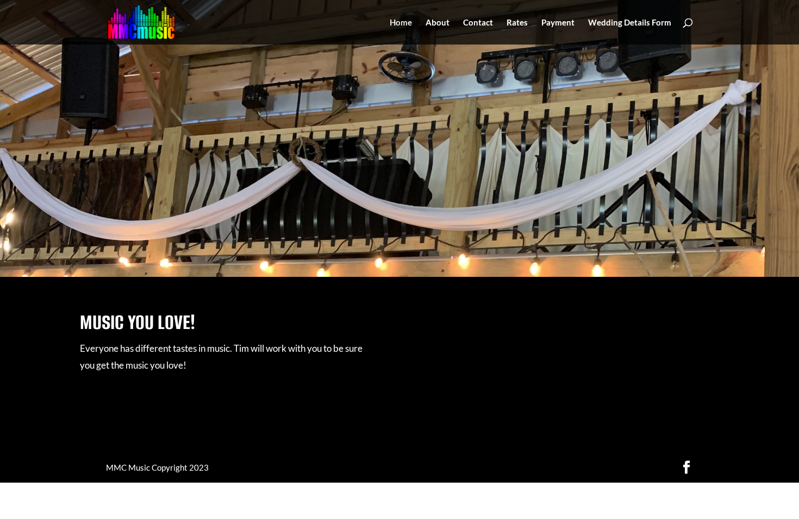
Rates (517, 22)
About (438, 22)
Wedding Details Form (629, 22)
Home (401, 22)
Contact (478, 22)
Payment (558, 22)
